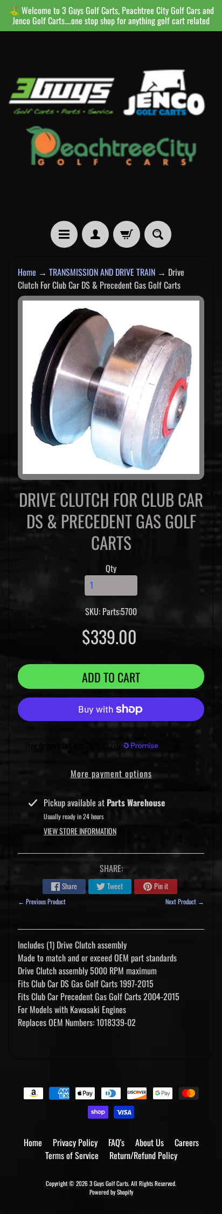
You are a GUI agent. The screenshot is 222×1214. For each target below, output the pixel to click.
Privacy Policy (75, 1142)
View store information (80, 830)
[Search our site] (157, 234)
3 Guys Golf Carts (108, 1183)
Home (27, 272)
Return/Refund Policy (143, 1155)
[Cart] (126, 234)
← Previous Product (42, 901)
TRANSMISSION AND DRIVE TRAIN (102, 272)
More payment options (111, 773)
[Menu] (64, 234)
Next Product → (184, 901)
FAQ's (116, 1142)
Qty (111, 568)
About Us (149, 1142)
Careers (187, 1142)
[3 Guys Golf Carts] (111, 126)
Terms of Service (72, 1155)
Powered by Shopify (111, 1192)
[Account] (95, 234)
